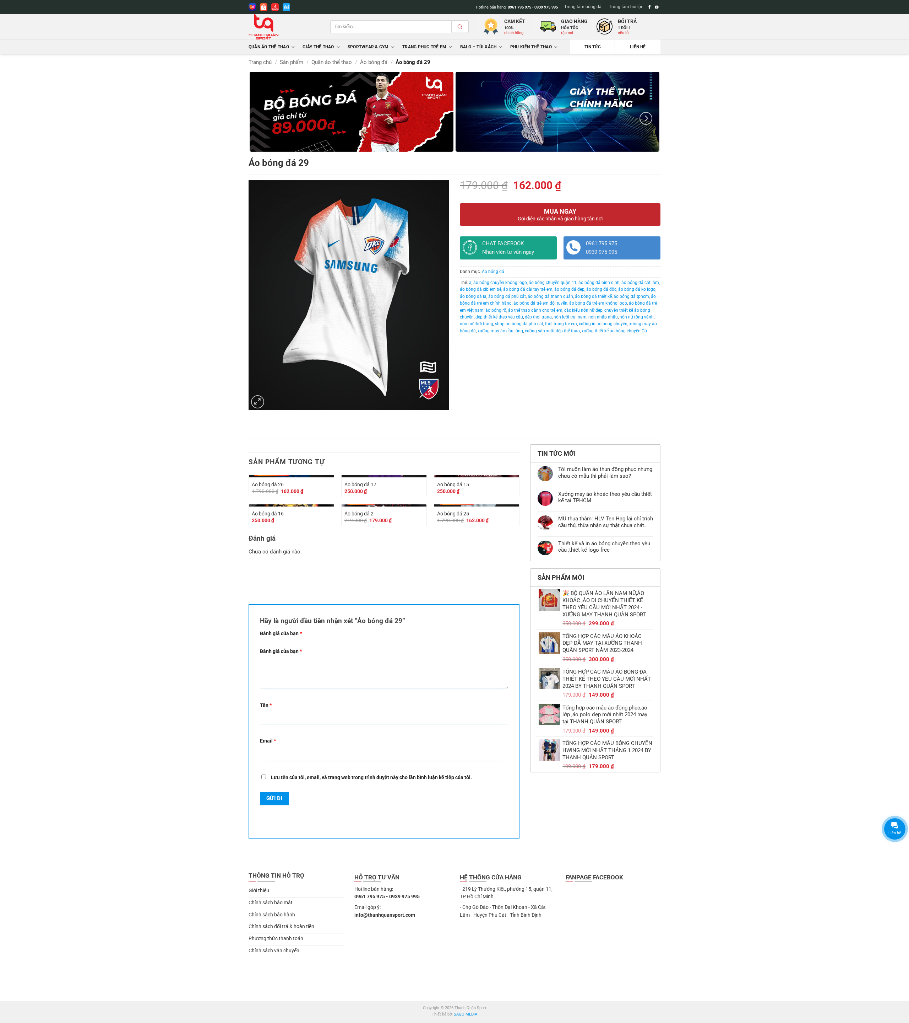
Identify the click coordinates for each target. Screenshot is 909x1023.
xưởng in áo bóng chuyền (603, 323)
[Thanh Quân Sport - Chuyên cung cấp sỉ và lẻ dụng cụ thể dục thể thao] (284, 26)
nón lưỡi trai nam (570, 317)
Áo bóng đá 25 (453, 513)
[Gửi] (459, 27)
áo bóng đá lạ (473, 296)
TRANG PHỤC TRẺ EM (424, 46)
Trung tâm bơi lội (625, 6)
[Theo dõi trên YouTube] (656, 7)
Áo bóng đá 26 (268, 484)
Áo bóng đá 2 (359, 513)
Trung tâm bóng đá (583, 6)
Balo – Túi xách (478, 46)
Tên (266, 705)
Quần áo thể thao (269, 46)
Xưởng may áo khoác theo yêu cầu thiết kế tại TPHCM (605, 497)
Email (268, 741)
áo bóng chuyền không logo (500, 282)
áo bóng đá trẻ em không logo (598, 303)
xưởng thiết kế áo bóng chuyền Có (614, 330)
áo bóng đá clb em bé (480, 289)
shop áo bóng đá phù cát (519, 323)
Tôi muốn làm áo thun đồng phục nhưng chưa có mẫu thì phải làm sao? (605, 472)
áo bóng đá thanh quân (550, 296)
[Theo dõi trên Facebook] (649, 7)
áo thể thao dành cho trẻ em (535, 310)
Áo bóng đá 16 (268, 513)
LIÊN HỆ (638, 46)
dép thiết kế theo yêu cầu (499, 317)
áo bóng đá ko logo (636, 289)
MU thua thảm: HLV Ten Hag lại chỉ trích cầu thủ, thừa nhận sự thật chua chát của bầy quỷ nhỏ (605, 521)
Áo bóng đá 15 (453, 484)
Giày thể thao (318, 46)
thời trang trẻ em (561, 323)
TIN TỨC (592, 46)
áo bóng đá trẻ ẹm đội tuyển (540, 303)
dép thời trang (538, 317)
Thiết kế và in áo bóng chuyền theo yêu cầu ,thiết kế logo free (604, 546)
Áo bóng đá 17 (360, 484)
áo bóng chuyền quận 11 (553, 282)
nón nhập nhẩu (603, 317)
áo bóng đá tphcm (631, 296)
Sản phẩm (291, 62)
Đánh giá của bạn (281, 633)
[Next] (645, 118)
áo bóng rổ (495, 310)
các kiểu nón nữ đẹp (583, 310)
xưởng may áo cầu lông (500, 330)
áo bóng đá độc (601, 289)
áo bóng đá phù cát (507, 296)
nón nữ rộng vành (637, 317)
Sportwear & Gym (368, 46)
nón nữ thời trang (476, 323)
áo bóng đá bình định (599, 282)
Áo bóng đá (373, 62)
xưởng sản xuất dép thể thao (552, 330)
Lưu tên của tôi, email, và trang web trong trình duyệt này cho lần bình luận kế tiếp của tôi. (371, 777)
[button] (257, 401)
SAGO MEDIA (465, 1014)
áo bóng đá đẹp (569, 289)
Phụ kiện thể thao (531, 46)
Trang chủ (260, 62)
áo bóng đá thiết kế (593, 296)
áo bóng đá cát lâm (640, 282)
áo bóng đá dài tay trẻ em (528, 289)
